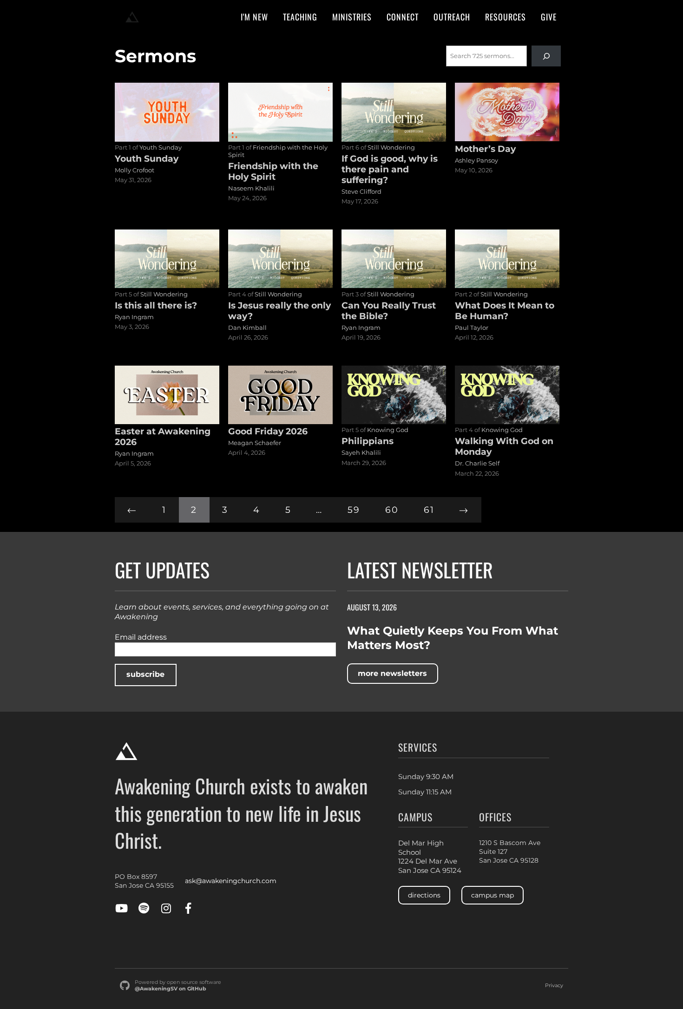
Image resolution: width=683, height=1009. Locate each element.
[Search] (546, 56)
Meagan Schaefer (254, 442)
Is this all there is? (156, 305)
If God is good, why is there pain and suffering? (390, 169)
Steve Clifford (361, 191)
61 (429, 509)
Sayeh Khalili (361, 452)
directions (424, 895)
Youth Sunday (160, 147)
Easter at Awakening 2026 (162, 436)
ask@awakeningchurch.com (230, 881)
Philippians (368, 440)
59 (354, 509)
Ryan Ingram (134, 317)
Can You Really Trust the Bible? (389, 310)
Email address (141, 637)
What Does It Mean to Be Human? (504, 310)
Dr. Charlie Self (477, 463)
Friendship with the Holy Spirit (273, 171)
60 (392, 509)
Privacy (554, 986)
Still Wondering (391, 147)
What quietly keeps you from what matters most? (452, 638)
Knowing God (387, 429)
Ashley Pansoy (476, 160)
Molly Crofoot (134, 170)
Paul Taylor (471, 327)
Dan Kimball (247, 327)
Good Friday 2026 (268, 431)
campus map (492, 895)
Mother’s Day (485, 148)
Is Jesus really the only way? (279, 310)
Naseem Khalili (251, 188)
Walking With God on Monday (504, 446)
